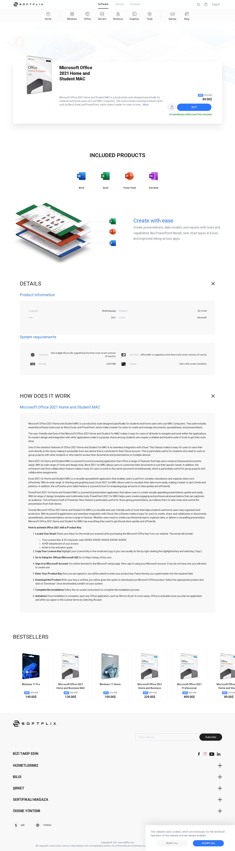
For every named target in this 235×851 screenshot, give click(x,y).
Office (27, 27)
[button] (198, 4)
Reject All (172, 843)
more (146, 104)
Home (17, 27)
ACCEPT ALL (208, 843)
